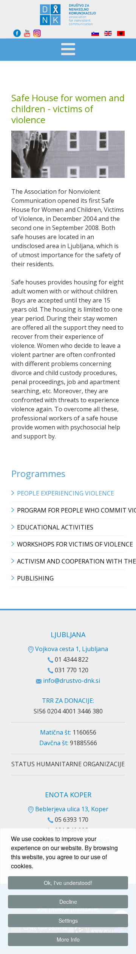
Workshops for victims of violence (71, 544)
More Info (68, 939)
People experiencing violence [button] (65, 493)
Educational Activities (55, 527)
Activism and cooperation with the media (71, 561)
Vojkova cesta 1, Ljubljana (71, 649)
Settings (68, 920)
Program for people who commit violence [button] (71, 510)
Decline (68, 901)
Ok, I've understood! (68, 882)
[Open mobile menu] (68, 50)
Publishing (35, 578)
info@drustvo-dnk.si (71, 680)
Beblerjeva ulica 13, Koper (71, 809)
